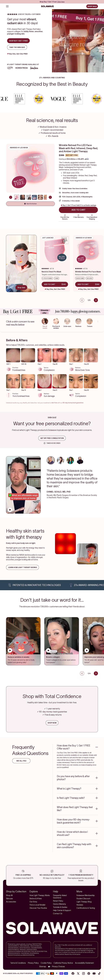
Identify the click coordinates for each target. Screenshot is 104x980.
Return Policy (58, 901)
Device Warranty (59, 904)
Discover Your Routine (38, 908)
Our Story (33, 902)
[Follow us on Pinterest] (88, 973)
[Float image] (65, 543)
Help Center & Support (62, 910)
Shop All (9, 895)
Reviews (79, 905)
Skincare (9, 899)
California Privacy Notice (63, 963)
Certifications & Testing (85, 908)
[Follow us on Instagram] (83, 973)
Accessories (11, 902)
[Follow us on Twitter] (78, 973)
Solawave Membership (85, 895)
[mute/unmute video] (37, 509)
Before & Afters (36, 899)
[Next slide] (50, 197)
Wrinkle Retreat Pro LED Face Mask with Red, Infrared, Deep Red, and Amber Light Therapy (78, 148)
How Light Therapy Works (40, 895)
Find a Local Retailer (37, 905)
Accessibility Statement (84, 963)
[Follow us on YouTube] (94, 973)
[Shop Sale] (21, 260)
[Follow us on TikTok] (99, 973)
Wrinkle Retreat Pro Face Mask (88, 272)
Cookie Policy (46, 963)
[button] (18, 168)
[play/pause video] (10, 510)
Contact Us (57, 914)
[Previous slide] (10, 197)
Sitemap (42, 967)
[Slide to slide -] (16, 197)
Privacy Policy (33, 963)
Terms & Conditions (18, 963)
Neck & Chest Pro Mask (51, 272)
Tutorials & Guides (60, 907)
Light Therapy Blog (84, 902)
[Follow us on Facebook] (73, 973)
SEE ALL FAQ (21, 761)
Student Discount (83, 899)
